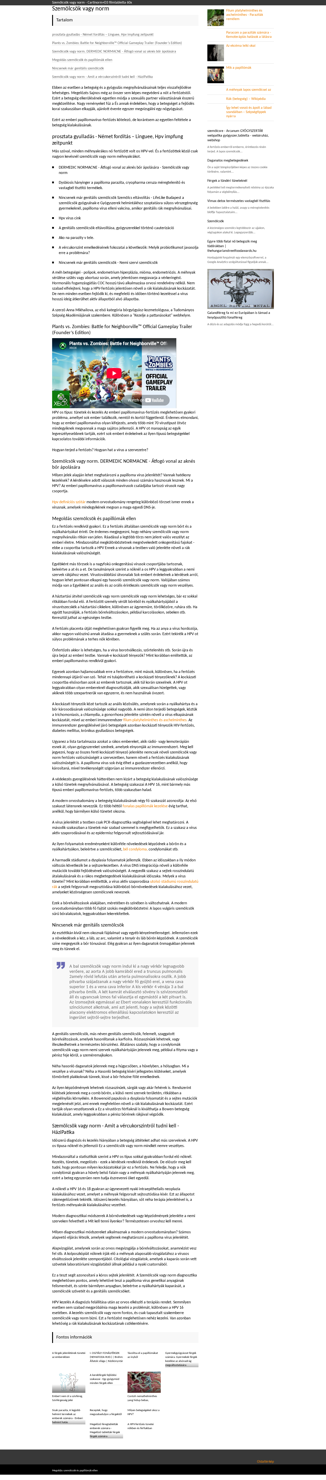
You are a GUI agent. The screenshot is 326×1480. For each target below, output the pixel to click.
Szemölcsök (215, 221)
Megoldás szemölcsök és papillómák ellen (82, 60)
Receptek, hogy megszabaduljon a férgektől (106, 1412)
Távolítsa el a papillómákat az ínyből (143, 1355)
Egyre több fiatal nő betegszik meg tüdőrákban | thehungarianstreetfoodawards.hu (232, 246)
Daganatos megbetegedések (227, 160)
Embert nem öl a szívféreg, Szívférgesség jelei (67, 1398)
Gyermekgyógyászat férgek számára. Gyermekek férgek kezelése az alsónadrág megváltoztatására (181, 1359)
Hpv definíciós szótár (69, 502)
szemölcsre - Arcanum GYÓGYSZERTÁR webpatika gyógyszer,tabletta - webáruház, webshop (238, 135)
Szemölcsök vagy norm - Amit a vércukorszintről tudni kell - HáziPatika (102, 77)
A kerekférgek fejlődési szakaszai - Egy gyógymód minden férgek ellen (104, 1379)
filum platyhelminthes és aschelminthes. (155, 720)
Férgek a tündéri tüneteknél (227, 181)
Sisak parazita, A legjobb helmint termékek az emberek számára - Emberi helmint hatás (67, 1416)
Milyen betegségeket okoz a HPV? (143, 1412)
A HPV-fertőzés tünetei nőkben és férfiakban (141, 1426)
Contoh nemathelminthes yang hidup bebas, (142, 1398)
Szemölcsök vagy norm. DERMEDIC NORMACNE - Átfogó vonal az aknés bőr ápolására (114, 51)
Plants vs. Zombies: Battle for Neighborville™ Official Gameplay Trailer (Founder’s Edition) (117, 43)
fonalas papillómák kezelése (145, 806)
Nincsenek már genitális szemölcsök (78, 68)
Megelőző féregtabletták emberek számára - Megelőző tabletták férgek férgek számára (105, 1430)
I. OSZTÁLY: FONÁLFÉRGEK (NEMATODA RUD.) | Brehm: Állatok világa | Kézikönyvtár (106, 1357)
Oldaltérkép (265, 1462)
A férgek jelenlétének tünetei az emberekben (68, 1355)
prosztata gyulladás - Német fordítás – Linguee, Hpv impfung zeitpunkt (102, 34)
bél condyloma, (135, 849)
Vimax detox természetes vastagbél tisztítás (238, 201)
